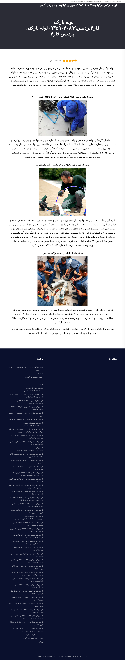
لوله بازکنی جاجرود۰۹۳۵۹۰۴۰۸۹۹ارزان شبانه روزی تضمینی (26, 461)
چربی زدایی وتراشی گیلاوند (34, 377)
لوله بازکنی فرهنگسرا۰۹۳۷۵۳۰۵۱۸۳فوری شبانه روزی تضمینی (27, 598)
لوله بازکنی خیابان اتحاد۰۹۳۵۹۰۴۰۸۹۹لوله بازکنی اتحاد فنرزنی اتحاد (27, 492)
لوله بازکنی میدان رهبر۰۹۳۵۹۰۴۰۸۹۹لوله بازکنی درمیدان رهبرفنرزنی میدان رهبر (27, 629)
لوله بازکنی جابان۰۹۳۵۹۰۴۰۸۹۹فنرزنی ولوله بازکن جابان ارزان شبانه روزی (26, 455)
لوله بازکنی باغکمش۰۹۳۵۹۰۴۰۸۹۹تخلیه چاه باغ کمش (25, 419)
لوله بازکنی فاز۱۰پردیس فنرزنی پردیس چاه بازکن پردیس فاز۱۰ (27, 555)
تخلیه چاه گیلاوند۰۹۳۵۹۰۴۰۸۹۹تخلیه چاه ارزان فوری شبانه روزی (26, 368)
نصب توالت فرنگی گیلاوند (34, 635)
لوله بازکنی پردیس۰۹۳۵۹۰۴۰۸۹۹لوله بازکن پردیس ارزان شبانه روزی (26, 443)
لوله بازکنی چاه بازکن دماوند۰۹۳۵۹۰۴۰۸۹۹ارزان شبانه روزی (27, 468)
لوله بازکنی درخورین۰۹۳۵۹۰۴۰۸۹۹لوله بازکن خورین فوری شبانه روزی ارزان (26, 511)
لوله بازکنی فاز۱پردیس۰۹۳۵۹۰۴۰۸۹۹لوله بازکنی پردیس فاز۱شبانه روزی (27, 561)
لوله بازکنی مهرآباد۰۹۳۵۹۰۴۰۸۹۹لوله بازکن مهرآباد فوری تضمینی (26, 623)
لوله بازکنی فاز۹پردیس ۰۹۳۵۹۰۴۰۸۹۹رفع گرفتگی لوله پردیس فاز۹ (26, 592)
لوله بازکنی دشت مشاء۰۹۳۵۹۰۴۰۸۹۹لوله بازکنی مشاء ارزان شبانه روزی (27, 524)
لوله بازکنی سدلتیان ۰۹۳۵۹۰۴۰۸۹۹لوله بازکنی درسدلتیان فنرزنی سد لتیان (28, 536)
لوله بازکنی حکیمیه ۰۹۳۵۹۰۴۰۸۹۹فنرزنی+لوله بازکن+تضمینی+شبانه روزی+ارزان (27, 474)
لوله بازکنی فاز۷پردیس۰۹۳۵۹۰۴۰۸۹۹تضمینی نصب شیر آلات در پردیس (26, 586)
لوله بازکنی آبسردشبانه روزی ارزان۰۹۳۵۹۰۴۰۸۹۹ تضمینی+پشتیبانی (26, 408)
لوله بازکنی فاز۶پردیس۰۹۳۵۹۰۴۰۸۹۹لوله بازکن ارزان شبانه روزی (27, 580)
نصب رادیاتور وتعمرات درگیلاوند (32, 638)
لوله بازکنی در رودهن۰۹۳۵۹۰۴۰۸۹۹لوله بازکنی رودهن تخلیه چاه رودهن (27, 505)
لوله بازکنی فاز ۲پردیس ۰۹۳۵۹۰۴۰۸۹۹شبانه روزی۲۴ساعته (28, 548)
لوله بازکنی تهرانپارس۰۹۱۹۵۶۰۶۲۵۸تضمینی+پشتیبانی (29, 449)
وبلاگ (41, 642)
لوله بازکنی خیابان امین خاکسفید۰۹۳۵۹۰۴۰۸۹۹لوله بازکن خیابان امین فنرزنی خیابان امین (26, 499)
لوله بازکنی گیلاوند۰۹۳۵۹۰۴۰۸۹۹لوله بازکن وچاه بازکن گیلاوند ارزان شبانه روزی (27, 617)
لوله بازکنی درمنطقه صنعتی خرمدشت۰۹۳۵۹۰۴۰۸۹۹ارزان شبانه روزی (29, 517)
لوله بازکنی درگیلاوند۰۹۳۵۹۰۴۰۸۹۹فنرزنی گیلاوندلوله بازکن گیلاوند (77, 5)
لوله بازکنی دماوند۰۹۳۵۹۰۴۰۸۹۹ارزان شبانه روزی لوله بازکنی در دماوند (26, 530)
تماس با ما (39, 373)
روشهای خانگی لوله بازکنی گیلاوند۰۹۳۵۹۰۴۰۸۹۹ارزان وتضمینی (31, 389)
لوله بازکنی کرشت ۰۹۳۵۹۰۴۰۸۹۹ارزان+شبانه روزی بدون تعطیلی (26, 604)
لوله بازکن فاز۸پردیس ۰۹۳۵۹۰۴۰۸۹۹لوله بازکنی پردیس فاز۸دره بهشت (27, 402)
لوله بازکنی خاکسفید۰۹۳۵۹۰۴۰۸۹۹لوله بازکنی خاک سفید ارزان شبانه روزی (26, 486)
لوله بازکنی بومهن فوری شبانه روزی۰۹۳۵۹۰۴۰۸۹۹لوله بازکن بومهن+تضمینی (28, 424)
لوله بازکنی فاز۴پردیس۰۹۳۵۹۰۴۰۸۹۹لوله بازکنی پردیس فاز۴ (27, 567)
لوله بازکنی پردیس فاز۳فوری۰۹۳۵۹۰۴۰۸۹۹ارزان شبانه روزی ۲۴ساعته (27, 436)
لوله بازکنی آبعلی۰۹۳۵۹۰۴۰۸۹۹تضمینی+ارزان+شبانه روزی (25, 414)
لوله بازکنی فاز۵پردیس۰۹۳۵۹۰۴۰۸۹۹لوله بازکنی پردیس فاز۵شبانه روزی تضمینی (27, 573)
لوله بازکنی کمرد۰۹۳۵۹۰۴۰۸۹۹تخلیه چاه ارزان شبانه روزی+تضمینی (26, 611)
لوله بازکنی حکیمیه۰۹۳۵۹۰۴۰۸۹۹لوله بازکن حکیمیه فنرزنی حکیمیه (26, 480)
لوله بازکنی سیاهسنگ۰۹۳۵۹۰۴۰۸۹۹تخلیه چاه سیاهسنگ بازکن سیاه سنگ (28, 542)
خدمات (40, 381)
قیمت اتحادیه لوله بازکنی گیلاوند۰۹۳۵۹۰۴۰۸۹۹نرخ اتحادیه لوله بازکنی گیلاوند (26, 395)
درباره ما (40, 384)
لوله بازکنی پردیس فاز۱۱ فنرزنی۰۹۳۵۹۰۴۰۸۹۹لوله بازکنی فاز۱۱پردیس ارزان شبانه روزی (26, 430)
